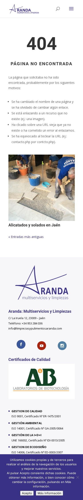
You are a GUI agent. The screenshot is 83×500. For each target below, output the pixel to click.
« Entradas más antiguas (26, 237)
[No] (77, 477)
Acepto (27, 493)
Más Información (49, 493)
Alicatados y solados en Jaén (34, 225)
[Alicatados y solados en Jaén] (41, 188)
